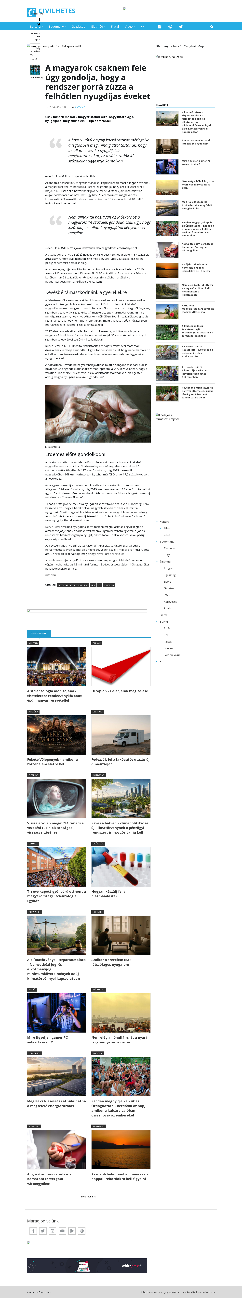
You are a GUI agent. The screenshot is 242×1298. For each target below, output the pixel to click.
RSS (213, 1292)
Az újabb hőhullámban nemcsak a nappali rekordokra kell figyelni (120, 1176)
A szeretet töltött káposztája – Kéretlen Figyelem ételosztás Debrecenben (195, 372)
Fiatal (115, 26)
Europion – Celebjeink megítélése (119, 691)
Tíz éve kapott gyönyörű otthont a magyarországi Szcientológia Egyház (56, 896)
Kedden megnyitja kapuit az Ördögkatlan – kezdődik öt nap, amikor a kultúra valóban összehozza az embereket (118, 1108)
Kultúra (35, 26)
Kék (166, 635)
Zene (167, 535)
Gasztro (169, 588)
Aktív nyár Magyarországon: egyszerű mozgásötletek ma (198, 309)
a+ (37, 59)
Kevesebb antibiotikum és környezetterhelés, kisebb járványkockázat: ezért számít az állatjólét (197, 392)
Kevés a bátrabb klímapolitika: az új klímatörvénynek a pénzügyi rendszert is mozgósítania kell (119, 828)
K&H (86, 585)
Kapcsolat (203, 1292)
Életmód (97, 26)
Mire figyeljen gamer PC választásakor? (47, 1039)
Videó (129, 26)
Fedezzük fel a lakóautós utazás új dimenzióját (120, 761)
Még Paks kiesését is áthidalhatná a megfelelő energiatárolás (56, 1103)
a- (33, 59)
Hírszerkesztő (36, 77)
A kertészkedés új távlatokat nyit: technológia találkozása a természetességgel (197, 330)
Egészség (98, 843)
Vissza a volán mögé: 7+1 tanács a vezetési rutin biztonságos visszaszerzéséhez (55, 828)
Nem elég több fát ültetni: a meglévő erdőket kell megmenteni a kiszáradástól (198, 289)
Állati (167, 608)
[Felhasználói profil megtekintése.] (35, 70)
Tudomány (56, 26)
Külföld (33, 643)
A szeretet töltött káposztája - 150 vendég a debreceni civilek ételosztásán (197, 351)
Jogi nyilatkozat (172, 1292)
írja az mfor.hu (100, 121)
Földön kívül (172, 655)
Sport (167, 581)
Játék (167, 595)
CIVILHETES (57, 10)
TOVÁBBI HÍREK (41, 633)
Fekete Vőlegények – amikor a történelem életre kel (52, 761)
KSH (99, 585)
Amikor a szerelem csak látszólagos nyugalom (111, 962)
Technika (170, 548)
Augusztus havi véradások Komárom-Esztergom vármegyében (49, 1179)
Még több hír (88, 1196)
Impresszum (155, 1292)
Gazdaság (78, 26)
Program (169, 568)
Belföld (33, 843)
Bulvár (97, 643)
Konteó (168, 648)
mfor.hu (50, 575)
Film (167, 528)
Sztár (167, 628)
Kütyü (32, 989)
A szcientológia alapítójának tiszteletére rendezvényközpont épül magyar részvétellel (54, 696)
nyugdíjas (109, 585)
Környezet (34, 911)
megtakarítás (65, 585)
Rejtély (168, 641)
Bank (93, 585)
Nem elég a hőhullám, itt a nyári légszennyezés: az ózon (119, 1039)
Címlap (143, 1292)
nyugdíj (78, 585)
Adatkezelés (189, 1292)
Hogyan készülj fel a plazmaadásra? (108, 893)
